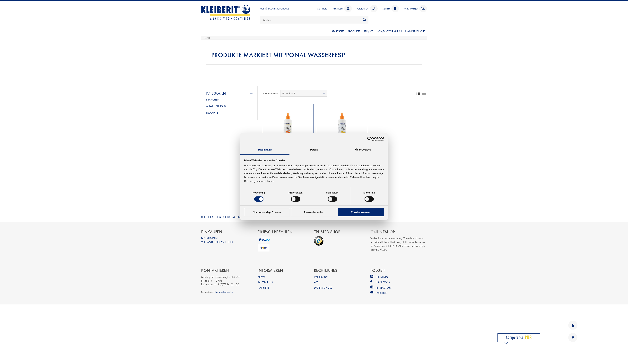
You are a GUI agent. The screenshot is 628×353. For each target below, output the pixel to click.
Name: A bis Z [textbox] (288, 93)
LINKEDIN (382, 276)
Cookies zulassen (361, 212)
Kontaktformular (224, 292)
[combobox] (314, 20)
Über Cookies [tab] (363, 149)
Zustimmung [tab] (265, 149)
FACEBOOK (383, 282)
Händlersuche (415, 31)
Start (207, 37)
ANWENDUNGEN (216, 106)
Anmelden (338, 8)
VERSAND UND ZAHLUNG (217, 242)
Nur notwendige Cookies (267, 212)
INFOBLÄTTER (265, 282)
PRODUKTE (354, 31)
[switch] (295, 199)
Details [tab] (314, 149)
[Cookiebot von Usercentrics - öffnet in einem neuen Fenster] (369, 138)
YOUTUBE (382, 293)
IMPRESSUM (321, 276)
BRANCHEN (212, 99)
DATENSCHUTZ (323, 287)
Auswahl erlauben (314, 212)
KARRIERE (263, 287)
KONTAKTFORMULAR (389, 31)
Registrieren (322, 8)
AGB (316, 282)
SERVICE (368, 31)
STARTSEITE (337, 31)
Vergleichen (362, 8)
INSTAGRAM (384, 287)
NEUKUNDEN (209, 238)
